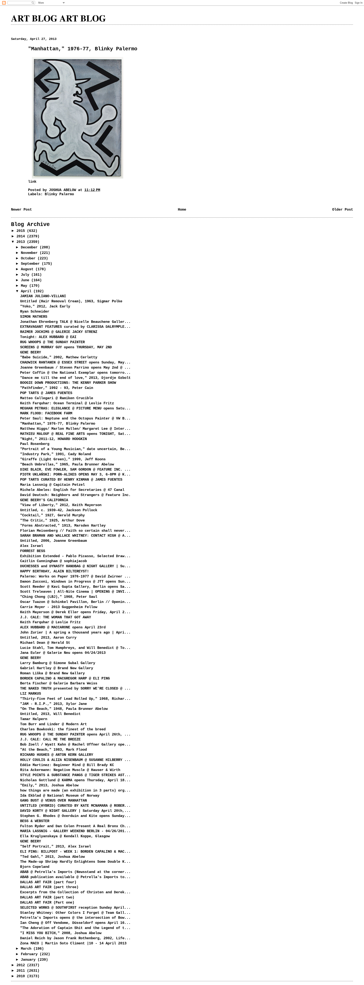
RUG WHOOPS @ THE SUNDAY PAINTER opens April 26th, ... (75, 734)
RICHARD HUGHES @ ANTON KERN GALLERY (56, 755)
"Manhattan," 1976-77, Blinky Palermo (57, 424)
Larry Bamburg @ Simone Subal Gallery (57, 663)
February (30, 954)
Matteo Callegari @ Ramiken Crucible (56, 398)
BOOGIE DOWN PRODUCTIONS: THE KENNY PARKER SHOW (68, 383)
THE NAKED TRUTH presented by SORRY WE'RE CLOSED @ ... (75, 688)
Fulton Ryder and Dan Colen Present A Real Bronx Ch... (75, 826)
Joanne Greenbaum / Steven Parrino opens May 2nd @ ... (75, 368)
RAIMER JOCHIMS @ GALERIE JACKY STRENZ (58, 332)
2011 (21, 971)
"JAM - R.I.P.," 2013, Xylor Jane (53, 704)
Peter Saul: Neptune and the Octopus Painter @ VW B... (75, 418)
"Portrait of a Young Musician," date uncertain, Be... (75, 449)
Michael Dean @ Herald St (45, 643)
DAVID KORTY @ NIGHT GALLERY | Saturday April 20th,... (75, 811)
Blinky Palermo (59, 194)
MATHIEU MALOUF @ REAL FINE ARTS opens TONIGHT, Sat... (75, 434)
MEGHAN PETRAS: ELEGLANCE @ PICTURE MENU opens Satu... (75, 408)
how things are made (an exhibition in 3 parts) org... (75, 790)
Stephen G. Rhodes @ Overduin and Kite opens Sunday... (75, 816)
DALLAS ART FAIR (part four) (48, 882)
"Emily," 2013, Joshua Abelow (49, 785)
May (25, 286)
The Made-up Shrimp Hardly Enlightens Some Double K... (75, 862)
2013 (21, 242)
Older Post (342, 210)
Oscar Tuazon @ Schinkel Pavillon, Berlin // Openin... (75, 602)
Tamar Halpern (33, 719)
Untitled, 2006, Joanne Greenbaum (53, 541)
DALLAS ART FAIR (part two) (47, 897)
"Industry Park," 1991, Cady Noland (55, 454)
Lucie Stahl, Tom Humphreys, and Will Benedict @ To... (75, 648)
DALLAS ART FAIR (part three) (49, 887)
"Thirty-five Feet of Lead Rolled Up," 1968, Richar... (75, 699)
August (28, 269)
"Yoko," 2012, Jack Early (45, 306)
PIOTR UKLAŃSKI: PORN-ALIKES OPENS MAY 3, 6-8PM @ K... (75, 474)
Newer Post (21, 210)
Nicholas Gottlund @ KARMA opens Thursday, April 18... (75, 780)
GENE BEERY (30, 352)
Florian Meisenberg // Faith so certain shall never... (75, 531)
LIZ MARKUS (30, 694)
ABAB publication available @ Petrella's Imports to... (75, 877)
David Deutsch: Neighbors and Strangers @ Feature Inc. (75, 495)
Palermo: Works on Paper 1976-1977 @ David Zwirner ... (75, 576)
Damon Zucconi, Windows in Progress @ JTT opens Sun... (75, 582)
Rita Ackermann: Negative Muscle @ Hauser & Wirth (70, 770)
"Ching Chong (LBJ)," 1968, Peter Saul (58, 597)
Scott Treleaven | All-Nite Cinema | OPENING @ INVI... (75, 592)
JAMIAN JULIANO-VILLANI (43, 296)
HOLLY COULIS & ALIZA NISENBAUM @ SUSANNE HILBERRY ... (75, 760)
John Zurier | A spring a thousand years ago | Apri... (75, 632)
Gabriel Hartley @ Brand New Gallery (56, 668)
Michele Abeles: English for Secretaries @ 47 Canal (72, 490)
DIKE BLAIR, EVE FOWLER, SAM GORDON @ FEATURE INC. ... (75, 470)
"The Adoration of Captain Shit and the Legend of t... (75, 928)
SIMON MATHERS (33, 317)
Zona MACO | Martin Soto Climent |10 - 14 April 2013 (73, 943)
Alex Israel (31, 546)
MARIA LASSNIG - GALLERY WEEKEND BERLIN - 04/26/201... (75, 831)
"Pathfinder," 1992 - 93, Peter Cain (56, 388)
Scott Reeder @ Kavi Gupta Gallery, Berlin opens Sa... (75, 587)
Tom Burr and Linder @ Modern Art (53, 724)
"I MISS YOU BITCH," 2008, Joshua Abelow (60, 933)
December (30, 247)
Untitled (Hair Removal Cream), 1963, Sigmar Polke (71, 301)
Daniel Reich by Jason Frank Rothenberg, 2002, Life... (75, 938)
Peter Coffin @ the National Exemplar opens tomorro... (75, 373)
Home (182, 210)
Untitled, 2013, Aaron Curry (48, 638)
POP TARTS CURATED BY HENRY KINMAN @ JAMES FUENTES (71, 480)
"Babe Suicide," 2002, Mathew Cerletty (58, 357)
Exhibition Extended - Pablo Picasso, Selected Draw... (75, 556)
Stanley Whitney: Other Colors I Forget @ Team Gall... (75, 913)
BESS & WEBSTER (34, 821)
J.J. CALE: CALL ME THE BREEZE (50, 739)
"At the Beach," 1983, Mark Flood (53, 750)
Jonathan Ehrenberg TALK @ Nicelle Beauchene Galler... (75, 322)
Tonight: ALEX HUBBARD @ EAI (48, 337)
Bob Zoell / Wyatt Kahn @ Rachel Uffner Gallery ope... (75, 745)
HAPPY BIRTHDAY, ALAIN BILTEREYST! (54, 571)
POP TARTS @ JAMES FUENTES (46, 393)
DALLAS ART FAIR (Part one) (47, 902)
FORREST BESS (32, 551)
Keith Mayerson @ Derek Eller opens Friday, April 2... (75, 612)
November (30, 253)
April (27, 291)
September (31, 264)
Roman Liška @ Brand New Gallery (52, 673)
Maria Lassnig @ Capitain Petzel (52, 485)
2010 (21, 976)
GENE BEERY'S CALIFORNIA (44, 500)
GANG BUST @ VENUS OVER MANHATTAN (53, 801)
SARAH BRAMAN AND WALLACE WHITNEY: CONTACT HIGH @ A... (75, 536)
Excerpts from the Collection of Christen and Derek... (75, 892)
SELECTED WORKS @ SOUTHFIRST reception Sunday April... (75, 908)
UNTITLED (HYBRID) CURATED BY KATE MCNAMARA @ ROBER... (75, 806)
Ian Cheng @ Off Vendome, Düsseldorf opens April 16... (75, 923)
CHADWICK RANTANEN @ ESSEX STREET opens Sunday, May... (75, 362)
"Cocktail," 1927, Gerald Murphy (52, 515)
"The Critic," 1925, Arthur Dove (52, 520)
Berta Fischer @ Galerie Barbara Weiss (58, 683)
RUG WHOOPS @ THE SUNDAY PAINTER (52, 342)
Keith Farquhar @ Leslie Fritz (50, 622)
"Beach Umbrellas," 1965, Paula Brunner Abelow (67, 464)
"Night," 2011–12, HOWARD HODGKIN (53, 439)
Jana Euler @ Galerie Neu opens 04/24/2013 (63, 653)
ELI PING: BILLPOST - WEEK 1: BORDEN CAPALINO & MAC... (75, 852)
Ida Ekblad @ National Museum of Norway (59, 796)
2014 (21, 236)
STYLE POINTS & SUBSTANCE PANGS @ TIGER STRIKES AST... (75, 775)
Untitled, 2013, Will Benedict (50, 714)
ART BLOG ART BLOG (58, 18)
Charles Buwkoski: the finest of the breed (63, 729)
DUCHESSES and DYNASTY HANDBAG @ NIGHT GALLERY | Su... (75, 566)
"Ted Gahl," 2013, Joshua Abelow (52, 857)
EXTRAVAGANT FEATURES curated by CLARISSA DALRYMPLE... (75, 327)
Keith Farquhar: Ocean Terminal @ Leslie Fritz (67, 403)
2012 (21, 965)
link (32, 182)
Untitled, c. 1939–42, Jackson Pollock (58, 510)
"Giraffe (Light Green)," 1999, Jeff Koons (63, 459)
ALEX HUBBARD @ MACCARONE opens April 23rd (63, 627)
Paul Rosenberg (34, 444)
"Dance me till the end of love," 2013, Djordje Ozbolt (75, 378)
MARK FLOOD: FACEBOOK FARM (46, 413)
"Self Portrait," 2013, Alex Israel (55, 846)
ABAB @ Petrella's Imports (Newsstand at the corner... (75, 872)
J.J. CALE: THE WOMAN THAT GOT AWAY (55, 617)
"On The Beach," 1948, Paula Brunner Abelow (64, 709)
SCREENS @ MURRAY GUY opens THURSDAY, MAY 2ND (66, 347)
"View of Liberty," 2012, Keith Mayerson (60, 505)
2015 (21, 231)
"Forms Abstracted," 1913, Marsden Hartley (63, 526)
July (26, 275)
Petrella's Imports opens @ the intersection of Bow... (75, 918)
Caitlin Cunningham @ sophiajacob (53, 561)
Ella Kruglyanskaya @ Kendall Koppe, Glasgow (65, 836)
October (29, 258)
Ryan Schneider (34, 312)
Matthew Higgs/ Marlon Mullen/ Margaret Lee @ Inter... (75, 429)
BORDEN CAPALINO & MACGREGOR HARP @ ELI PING (65, 678)
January (29, 960)
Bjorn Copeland (34, 867)
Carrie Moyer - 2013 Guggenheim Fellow (58, 607)
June (26, 280)
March (27, 949)
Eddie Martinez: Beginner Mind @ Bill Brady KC (67, 765)
